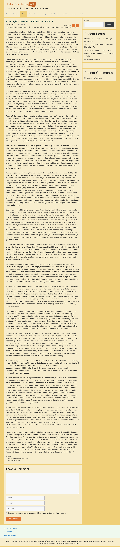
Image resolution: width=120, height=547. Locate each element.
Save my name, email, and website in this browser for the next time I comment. (38, 513)
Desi (23, 14)
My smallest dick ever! (92, 59)
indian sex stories (10, 528)
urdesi (74, 14)
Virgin (45, 14)
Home (8, 14)
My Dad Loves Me (14, 460)
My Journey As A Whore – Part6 (18, 458)
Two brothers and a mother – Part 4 (97, 50)
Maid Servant (55, 14)
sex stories (8, 532)
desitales (83, 14)
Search (87, 21)
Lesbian (65, 14)
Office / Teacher (34, 14)
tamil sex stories (10, 535)
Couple (15, 14)
